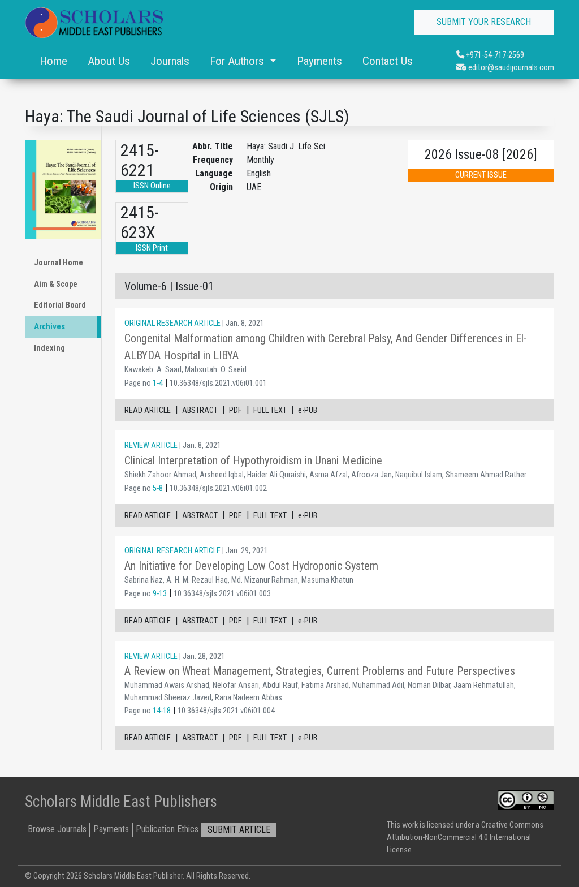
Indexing (49, 348)
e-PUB (307, 410)
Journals (169, 61)
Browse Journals (57, 829)
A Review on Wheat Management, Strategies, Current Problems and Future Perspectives (319, 671)
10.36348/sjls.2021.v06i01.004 (226, 711)
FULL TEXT (270, 410)
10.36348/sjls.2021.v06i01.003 (222, 593)
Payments (319, 61)
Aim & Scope (55, 284)
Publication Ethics (167, 829)
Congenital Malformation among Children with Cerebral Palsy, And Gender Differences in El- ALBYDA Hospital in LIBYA (325, 346)
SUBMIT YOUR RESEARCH (484, 21)
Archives (49, 326)
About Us (109, 61)
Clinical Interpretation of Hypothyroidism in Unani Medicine (253, 460)
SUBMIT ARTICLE (239, 829)
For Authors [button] (238, 61)
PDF (235, 410)
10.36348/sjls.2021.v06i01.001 (218, 383)
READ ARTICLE (147, 410)
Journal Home (58, 263)
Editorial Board (60, 305)
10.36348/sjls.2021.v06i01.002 (218, 488)
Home (53, 61)
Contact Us (387, 61)
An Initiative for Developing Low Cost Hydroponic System (251, 565)
